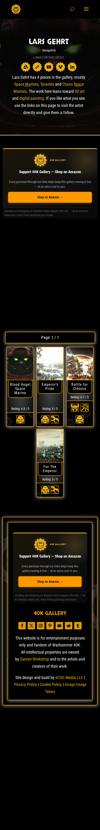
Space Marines (26, 84)
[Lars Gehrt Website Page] (37, 67)
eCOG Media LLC (69, 677)
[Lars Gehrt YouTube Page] (48, 67)
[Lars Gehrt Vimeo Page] (60, 67)
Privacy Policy (25, 684)
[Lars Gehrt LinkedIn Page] (72, 67)
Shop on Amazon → (50, 197)
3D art (79, 91)
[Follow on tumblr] (78, 625)
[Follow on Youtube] (59, 625)
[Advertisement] (50, 275)
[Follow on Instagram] (40, 625)
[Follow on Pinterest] (50, 625)
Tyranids (47, 84)
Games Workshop (34, 659)
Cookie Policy (51, 684)
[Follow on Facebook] (22, 625)
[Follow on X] (31, 625)
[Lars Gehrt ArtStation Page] (25, 67)
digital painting (31, 98)
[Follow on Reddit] (68, 625)
